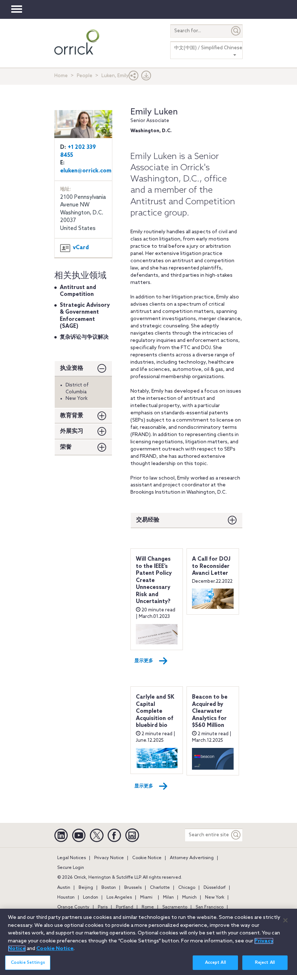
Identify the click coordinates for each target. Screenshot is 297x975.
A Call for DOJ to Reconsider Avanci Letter (211, 566)
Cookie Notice (147, 858)
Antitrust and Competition (78, 291)
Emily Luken (154, 112)
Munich (189, 897)
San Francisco (209, 907)
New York (214, 897)
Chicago (186, 887)
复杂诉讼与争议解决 (84, 337)
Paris (103, 907)
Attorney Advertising (192, 858)
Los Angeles (119, 897)
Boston (108, 887)
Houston (66, 897)
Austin (63, 887)
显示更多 (143, 661)
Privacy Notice (109, 858)
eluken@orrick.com (86, 171)
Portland (124, 907)
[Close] (285, 920)
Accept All (215, 962)
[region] (148, 942)
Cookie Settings (28, 962)
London (90, 897)
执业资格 (71, 368)
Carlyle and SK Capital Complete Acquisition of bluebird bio (155, 711)
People (84, 76)
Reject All (265, 962)
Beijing (86, 887)
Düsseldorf (215, 887)
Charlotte (160, 887)
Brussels (133, 887)
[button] (134, 77)
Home (61, 76)
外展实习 (71, 431)
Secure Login (70, 867)
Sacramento (174, 907)
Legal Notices (71, 858)
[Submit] (236, 31)
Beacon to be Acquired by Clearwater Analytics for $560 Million (209, 711)
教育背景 (71, 415)
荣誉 (66, 447)
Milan (168, 897)
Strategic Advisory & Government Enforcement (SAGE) (85, 316)
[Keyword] (236, 835)
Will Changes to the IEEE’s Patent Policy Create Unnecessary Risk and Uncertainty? (154, 580)
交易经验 (147, 519)
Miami (146, 897)
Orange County (73, 907)
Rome (148, 907)
